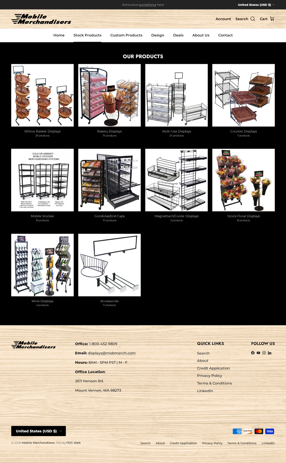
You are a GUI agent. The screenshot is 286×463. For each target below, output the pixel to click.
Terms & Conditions (214, 383)
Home (59, 35)
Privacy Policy (209, 376)
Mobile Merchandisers (38, 442)
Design (157, 35)
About (202, 361)
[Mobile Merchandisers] (41, 19)
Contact (225, 35)
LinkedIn (205, 391)
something (147, 5)
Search (203, 353)
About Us (200, 35)
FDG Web (73, 442)
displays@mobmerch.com (112, 353)
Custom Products (126, 35)
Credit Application (213, 368)
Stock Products (87, 35)
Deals (178, 35)
